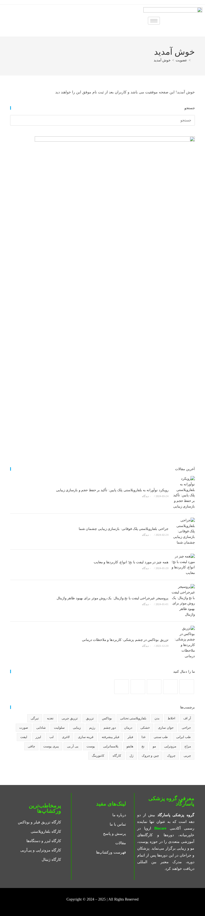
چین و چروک (150, 756)
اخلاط (171, 718)
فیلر (130, 737)
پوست (90, 746)
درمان (128, 727)
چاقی (31, 746)
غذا (143, 737)
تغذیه (50, 718)
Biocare (160, 828)
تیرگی (35, 718)
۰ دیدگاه (146, 496)
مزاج (187, 746)
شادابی (41, 727)
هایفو (130, 746)
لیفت (23, 737)
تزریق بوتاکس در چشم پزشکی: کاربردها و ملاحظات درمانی (125, 640)
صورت (23, 727)
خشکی (145, 727)
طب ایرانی (183, 737)
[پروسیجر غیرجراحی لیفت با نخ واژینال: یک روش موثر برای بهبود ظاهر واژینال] (183, 600)
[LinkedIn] (154, 686)
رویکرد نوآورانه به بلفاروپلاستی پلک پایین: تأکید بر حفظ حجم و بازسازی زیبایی (112, 490)
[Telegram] (121, 686)
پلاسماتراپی (110, 746)
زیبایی (77, 727)
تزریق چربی (69, 718)
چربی (187, 756)
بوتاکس (107, 718)
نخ (142, 746)
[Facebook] (186, 686)
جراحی (186, 727)
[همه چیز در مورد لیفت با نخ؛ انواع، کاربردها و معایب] (183, 565)
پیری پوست (50, 746)
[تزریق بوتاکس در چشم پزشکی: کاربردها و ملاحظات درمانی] (183, 642)
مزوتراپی (170, 746)
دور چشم (110, 727)
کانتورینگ (98, 756)
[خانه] (193, 60)
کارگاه (117, 756)
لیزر (38, 737)
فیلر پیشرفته (110, 737)
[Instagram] (170, 686)
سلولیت (59, 727)
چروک (171, 756)
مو (154, 746)
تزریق (90, 718)
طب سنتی (161, 737)
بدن (157, 718)
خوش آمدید (162, 60)
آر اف (187, 718)
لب (51, 737)
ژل (131, 756)
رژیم (92, 727)
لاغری (66, 737)
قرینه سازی (85, 737)
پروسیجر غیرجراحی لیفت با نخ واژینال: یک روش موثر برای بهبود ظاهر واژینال (112, 598)
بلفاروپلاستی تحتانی (133, 718)
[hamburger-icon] (154, 21)
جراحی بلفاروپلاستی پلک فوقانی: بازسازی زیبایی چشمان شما (123, 529)
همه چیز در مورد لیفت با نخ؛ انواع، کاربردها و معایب (131, 562)
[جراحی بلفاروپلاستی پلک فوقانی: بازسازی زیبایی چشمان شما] (183, 531)
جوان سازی (165, 727)
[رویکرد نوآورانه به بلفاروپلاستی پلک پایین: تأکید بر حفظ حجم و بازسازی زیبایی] (183, 492)
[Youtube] (138, 686)
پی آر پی (72, 746)
